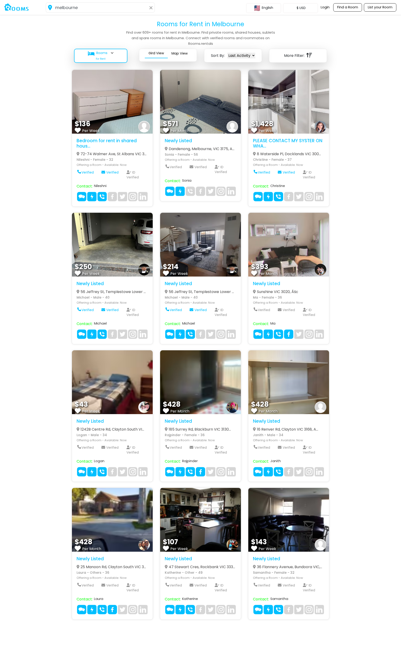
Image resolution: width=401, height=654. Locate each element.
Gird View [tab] (156, 53)
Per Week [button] (91, 130)
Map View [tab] (179, 53)
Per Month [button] (179, 130)
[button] (103, 56)
